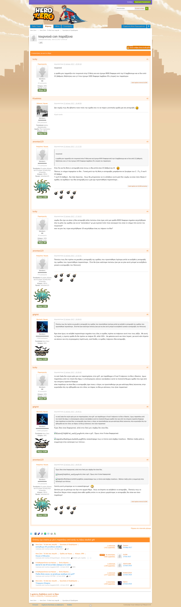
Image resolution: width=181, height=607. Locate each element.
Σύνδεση (129, 2)
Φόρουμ (48, 26)
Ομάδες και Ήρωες (66, 554)
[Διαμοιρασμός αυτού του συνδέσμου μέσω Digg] (36, 533)
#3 (147, 142)
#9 (147, 460)
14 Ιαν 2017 (127, 556)
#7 (147, 367)
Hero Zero (33, 600)
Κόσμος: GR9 (79, 554)
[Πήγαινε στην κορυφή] (90, 605)
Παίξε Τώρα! (36, 26)
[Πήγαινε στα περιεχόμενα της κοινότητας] (61, 14)
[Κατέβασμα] (55, 533)
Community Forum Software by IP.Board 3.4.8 (137, 605)
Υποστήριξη (67, 26)
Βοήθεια (69, 605)
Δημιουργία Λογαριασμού (142, 2)
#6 (147, 314)
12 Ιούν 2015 (127, 565)
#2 (147, 98)
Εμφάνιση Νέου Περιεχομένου (134, 26)
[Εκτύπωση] (52, 533)
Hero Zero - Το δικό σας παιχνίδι (46, 544)
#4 (147, 211)
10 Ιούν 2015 (127, 584)
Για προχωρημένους (150, 8)
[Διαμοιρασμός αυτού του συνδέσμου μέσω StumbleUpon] (45, 533)
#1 (147, 59)
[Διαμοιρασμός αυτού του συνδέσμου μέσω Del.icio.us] (39, 533)
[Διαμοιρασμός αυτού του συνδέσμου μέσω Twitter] (31, 533)
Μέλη (57, 26)
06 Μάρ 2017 (127, 547)
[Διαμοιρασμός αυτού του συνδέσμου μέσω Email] (48, 533)
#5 (147, 251)
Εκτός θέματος (64, 563)
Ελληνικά (35, 605)
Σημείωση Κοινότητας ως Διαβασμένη (53, 605)
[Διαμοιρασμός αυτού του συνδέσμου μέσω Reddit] (42, 533)
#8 (147, 407)
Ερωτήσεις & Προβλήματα (68, 544)
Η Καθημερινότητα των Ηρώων (46, 563)
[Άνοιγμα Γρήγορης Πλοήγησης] (148, 26)
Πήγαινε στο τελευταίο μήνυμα (141, 528)
